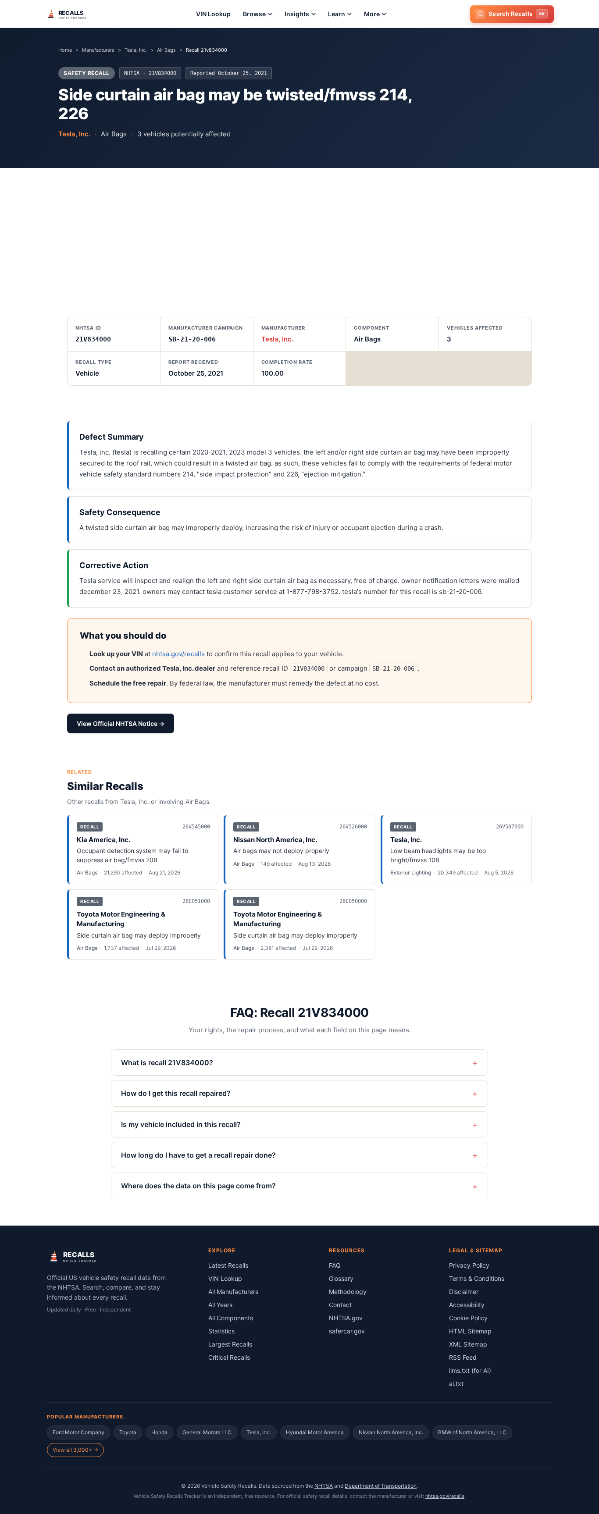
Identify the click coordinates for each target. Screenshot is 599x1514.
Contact (340, 1304)
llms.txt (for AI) (470, 1370)
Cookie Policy (468, 1318)
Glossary (341, 1278)
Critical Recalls (229, 1357)
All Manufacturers (233, 1291)
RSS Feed (463, 1357)
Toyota (127, 1432)
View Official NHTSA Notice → (120, 723)
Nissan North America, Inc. (391, 1432)
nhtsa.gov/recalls (178, 654)
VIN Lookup (213, 14)
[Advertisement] (299, 233)
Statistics (221, 1331)
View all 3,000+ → (75, 1449)
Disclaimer (463, 1291)
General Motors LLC (207, 1432)
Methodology (348, 1291)
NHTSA (323, 1485)
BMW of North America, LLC (472, 1432)
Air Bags (166, 50)
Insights (297, 14)
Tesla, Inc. (136, 50)
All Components (230, 1318)
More (372, 14)
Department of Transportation (381, 1485)
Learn (336, 14)
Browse (254, 14)
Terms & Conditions (476, 1278)
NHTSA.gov (346, 1318)
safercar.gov (347, 1331)
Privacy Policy (469, 1265)
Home (65, 50)
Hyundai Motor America (315, 1432)
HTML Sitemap (470, 1331)
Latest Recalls (228, 1265)
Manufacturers (98, 50)
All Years (220, 1304)
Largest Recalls (230, 1344)
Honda (159, 1432)
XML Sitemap (468, 1344)
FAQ (335, 1265)
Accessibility (467, 1304)
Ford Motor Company (78, 1432)
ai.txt (456, 1383)
